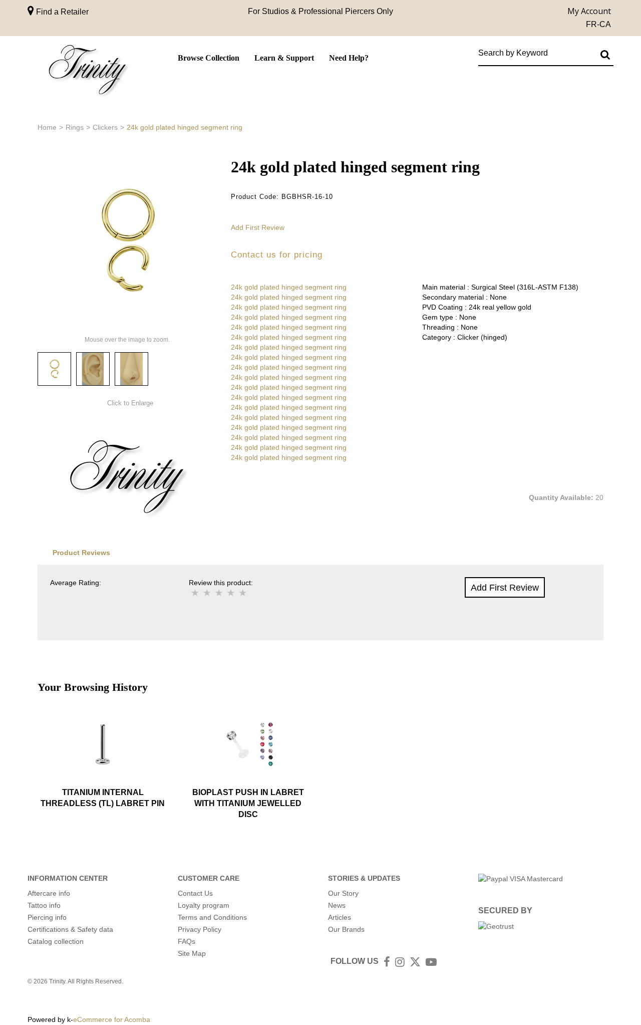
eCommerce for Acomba (111, 1019)
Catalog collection (56, 941)
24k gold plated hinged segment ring (289, 287)
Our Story (343, 893)
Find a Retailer (61, 12)
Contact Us (195, 893)
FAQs (186, 941)
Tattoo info (44, 905)
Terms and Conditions (212, 917)
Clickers (105, 127)
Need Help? (349, 58)
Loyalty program (203, 905)
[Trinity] (88, 72)
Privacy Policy (199, 929)
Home (47, 127)
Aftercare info (49, 893)
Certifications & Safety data (70, 929)
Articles (339, 917)
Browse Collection (208, 58)
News (337, 905)
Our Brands (346, 929)
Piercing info (47, 917)
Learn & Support (284, 58)
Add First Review (257, 227)
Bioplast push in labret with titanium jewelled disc (248, 803)
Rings (75, 127)
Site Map (192, 953)
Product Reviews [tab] (81, 553)
